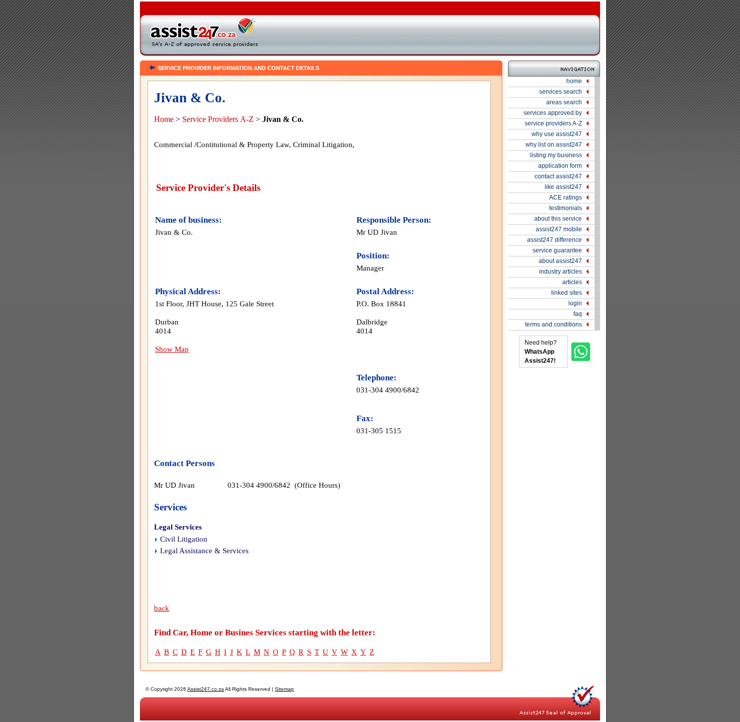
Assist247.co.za (205, 689)
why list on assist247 (554, 144)
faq (577, 313)
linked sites (566, 292)
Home (164, 119)
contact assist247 (558, 176)
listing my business (556, 155)
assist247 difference (554, 239)
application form (560, 165)
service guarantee (557, 250)
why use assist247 (557, 134)
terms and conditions (553, 324)
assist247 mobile (559, 229)
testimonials (565, 208)
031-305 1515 (378, 430)
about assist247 (560, 261)
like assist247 (563, 186)
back (161, 608)
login (575, 303)
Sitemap (284, 689)
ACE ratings (565, 197)
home (574, 81)
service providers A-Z (553, 123)
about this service (558, 218)
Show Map (172, 349)
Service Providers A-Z (218, 119)
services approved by (553, 112)
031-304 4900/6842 (387, 389)
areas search (564, 102)
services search (560, 91)
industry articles (560, 271)
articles (572, 282)
